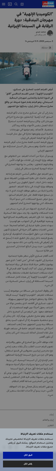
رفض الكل (28, 463)
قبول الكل (28, 455)
